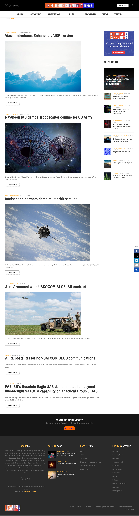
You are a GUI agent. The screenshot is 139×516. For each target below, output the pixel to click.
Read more (11, 103)
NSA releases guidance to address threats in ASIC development (121, 111)
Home (7, 18)
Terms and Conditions (87, 466)
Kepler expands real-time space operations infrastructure (122, 140)
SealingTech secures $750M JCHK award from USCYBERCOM (117, 81)
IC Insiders (73, 14)
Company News (36, 14)
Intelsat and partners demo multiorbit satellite (41, 198)
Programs (118, 14)
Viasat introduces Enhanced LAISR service (39, 35)
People (105, 14)
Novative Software (30, 491)
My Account (123, 5)
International (116, 473)
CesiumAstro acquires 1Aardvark (66, 464)
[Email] (136, 265)
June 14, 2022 (24, 114)
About (82, 455)
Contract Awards (55, 14)
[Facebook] (136, 251)
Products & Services (12, 33)
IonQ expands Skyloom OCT (121, 152)
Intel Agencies (90, 14)
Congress (115, 458)
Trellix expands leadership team (122, 163)
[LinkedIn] (136, 260)
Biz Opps (20, 14)
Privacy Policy (85, 469)
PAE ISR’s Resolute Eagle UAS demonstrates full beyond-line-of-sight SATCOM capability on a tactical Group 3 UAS (51, 389)
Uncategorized (117, 491)
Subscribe (83, 458)
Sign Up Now (69, 428)
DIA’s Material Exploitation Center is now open (121, 97)
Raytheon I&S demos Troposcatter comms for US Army (48, 117)
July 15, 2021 (23, 284)
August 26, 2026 (124, 161)
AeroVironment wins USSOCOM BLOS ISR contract (45, 286)
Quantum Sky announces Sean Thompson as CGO (122, 176)
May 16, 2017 (20, 384)
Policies (115, 480)
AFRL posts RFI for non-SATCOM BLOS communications (50, 358)
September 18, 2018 (18, 355)
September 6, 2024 (26, 33)
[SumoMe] (136, 269)
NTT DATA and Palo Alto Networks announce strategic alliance (122, 126)
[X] (136, 255)
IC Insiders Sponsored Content (90, 462)
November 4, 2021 (25, 196)
